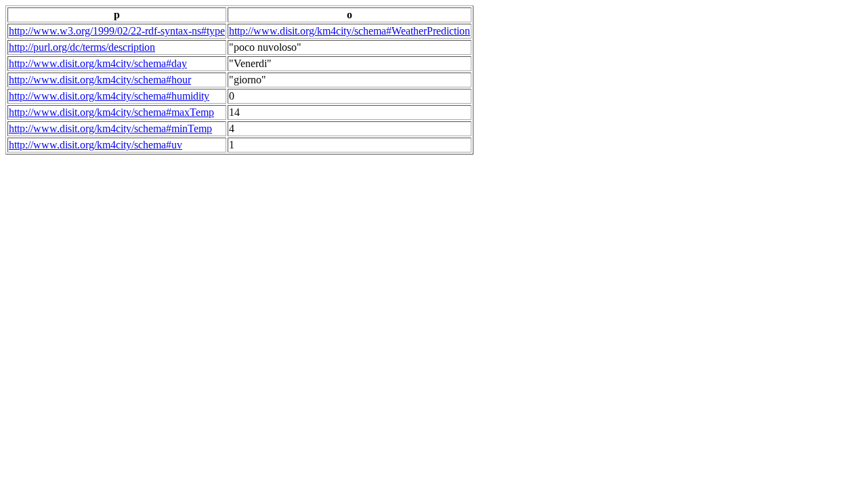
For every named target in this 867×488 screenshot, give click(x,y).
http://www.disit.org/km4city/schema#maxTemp (111, 112)
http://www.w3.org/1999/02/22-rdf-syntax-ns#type (117, 31)
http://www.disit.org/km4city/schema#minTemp (110, 128)
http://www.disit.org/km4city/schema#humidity (109, 96)
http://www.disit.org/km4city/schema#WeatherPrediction (349, 31)
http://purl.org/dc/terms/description (82, 47)
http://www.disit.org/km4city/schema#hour (100, 79)
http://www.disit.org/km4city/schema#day (98, 63)
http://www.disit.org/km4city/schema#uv (95, 144)
